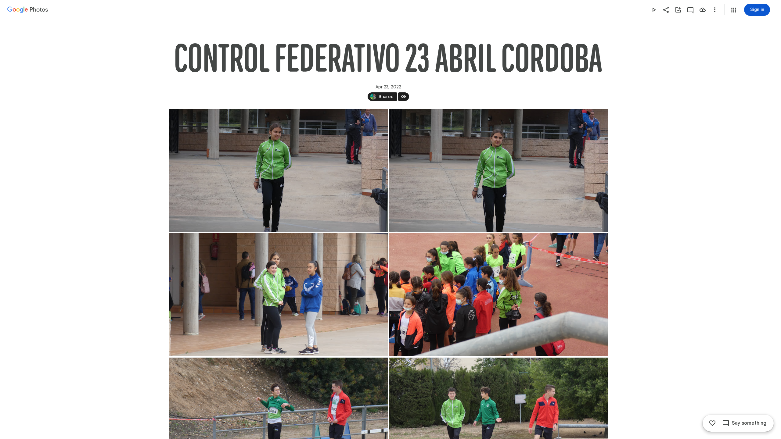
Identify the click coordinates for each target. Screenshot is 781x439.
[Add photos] (678, 10)
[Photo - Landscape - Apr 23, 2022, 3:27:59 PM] (498, 294)
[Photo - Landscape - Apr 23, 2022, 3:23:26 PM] (498, 170)
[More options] (715, 10)
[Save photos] (702, 10)
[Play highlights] (653, 9)
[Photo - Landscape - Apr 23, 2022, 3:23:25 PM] (278, 170)
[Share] (666, 10)
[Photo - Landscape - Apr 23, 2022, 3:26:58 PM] (278, 294)
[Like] (712, 423)
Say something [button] (749, 423)
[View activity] (690, 10)
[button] (734, 10)
